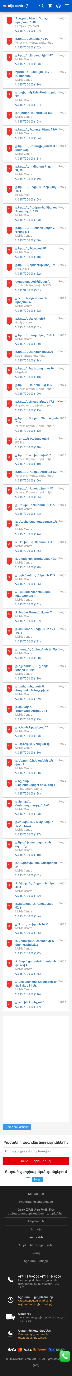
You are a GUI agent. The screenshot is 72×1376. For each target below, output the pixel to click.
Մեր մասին (36, 1221)
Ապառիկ (36, 1229)
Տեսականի (36, 1193)
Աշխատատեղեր (36, 1261)
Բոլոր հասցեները (17, 1127)
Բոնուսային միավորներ (36, 1201)
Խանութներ (36, 1237)
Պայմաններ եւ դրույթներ (36, 1245)
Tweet (37, 1179)
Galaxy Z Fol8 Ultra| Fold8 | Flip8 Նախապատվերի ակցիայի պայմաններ (36, 1211)
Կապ (36, 1253)
